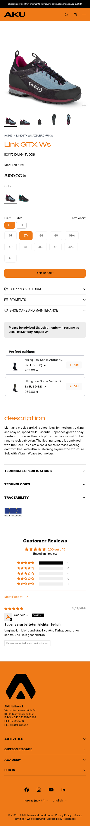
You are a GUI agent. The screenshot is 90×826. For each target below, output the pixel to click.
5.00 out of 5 (56, 549)
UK (21, 225)
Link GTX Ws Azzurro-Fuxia (34, 135)
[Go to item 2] (25, 119)
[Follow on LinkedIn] (63, 789)
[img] (13, 609)
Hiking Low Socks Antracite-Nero (44, 360)
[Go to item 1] (10, 119)
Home (8, 135)
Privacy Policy (63, 815)
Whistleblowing (36, 818)
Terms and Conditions (40, 815)
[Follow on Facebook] (26, 789)
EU (9, 225)
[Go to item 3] (39, 119)
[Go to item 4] (54, 119)
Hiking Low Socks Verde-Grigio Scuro (44, 381)
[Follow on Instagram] (39, 789)
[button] (26, 563)
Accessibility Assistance (61, 818)
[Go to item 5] (68, 119)
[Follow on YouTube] (51, 789)
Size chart (79, 218)
